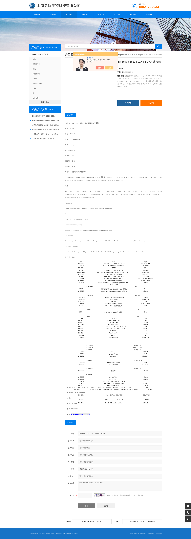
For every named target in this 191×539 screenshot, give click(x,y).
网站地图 (159, 533)
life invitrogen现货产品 (40, 54)
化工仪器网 (142, 533)
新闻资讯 (85, 14)
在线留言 (133, 14)
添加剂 (35, 78)
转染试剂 (36, 98)
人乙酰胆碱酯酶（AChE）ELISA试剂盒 (45, 125)
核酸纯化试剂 (37, 83)
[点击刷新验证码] (99, 495)
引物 (34, 88)
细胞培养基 (36, 74)
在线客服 (151, 103)
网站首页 (37, 14)
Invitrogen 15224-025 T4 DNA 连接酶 (142, 521)
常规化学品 (36, 64)
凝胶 (34, 69)
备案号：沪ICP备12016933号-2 (67, 533)
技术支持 (101, 14)
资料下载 (117, 14)
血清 (34, 59)
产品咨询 (128, 103)
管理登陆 (151, 533)
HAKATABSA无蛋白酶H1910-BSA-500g (45, 120)
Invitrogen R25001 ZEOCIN (91, 521)
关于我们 (53, 14)
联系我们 (149, 14)
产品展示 (69, 14)
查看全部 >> (45, 102)
